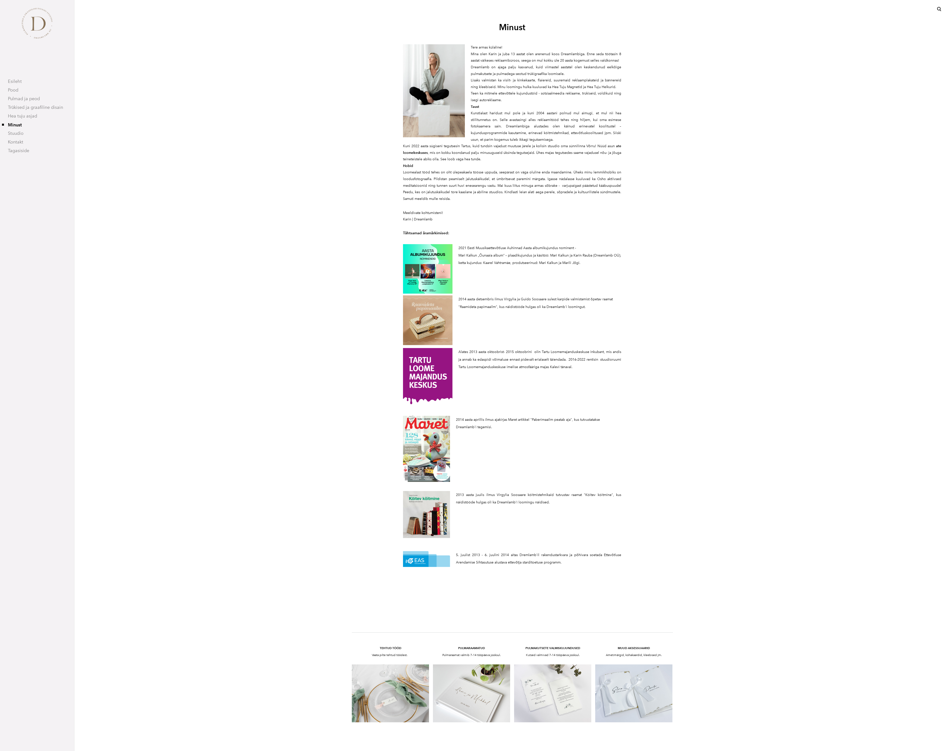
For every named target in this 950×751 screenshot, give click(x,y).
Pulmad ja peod (24, 98)
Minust (15, 124)
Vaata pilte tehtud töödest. (390, 655)
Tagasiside (18, 150)
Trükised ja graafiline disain (35, 107)
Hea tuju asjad (22, 116)
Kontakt (15, 142)
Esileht (15, 81)
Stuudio (16, 133)
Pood (13, 90)
